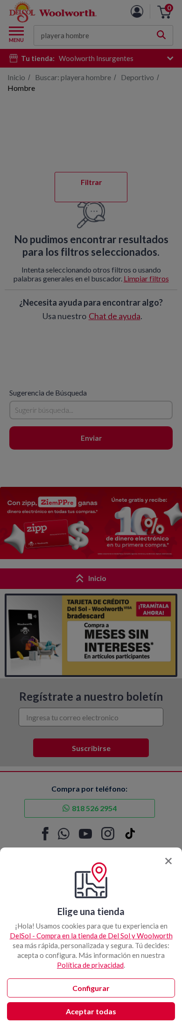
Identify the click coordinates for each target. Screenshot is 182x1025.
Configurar (91, 988)
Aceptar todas (91, 1011)
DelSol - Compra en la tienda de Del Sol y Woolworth (91, 935)
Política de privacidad (90, 965)
